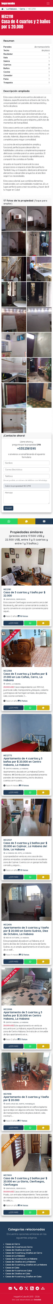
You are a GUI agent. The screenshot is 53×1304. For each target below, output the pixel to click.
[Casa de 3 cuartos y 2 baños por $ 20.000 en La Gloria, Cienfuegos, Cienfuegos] (26, 1152)
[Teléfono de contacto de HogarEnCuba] (15, 1288)
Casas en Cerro (12, 1244)
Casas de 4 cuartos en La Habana (21, 1259)
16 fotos (24, 616)
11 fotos (25, 785)
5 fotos (23, 1039)
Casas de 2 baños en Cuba (17, 1273)
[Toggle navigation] (48, 3)
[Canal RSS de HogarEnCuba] (32, 1288)
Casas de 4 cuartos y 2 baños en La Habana (26, 1264)
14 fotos (24, 1205)
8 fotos (23, 701)
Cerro (22, 9)
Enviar (8, 508)
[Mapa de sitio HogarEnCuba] (42, 1288)
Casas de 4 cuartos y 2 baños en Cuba (23, 1276)
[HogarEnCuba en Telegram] (37, 1288)
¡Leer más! (13, 623)
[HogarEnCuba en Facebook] (21, 1288)
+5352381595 (26, 448)
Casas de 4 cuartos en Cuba (18, 1270)
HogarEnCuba (8, 3)
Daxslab (37, 1300)
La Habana (11, 9)
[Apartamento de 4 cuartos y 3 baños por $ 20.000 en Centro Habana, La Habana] (26, 732)
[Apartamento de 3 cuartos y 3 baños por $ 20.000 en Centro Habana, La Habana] (26, 986)
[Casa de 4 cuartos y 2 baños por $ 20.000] (13, 218)
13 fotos (24, 870)
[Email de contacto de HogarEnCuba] (10, 1288)
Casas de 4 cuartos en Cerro (19, 1247)
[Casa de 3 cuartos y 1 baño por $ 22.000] (26, 566)
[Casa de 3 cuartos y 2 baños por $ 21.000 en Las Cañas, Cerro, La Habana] (26, 648)
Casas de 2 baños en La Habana (20, 1262)
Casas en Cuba (12, 1267)
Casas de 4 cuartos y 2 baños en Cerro (23, 1253)
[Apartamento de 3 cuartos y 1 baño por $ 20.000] (26, 1071)
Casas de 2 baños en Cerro (18, 1250)
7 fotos (23, 1121)
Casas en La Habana (15, 1256)
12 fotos (25, 954)
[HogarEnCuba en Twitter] (26, 1288)
